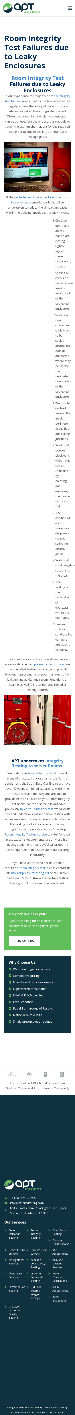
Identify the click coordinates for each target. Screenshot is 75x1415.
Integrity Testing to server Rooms (38, 763)
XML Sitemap (50, 1407)
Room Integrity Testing (43, 773)
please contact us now (49, 664)
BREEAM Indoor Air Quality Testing (15, 1312)
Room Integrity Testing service (26, 834)
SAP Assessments (60, 1251)
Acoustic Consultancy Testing (38, 1263)
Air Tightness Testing (17, 1261)
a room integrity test (31, 868)
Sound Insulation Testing (14, 1233)
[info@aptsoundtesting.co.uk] (7, 1203)
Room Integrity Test (37, 77)
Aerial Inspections (59, 1298)
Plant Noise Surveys (16, 1275)
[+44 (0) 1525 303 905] (7, 1197)
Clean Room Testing (59, 1232)
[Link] (21, 8)
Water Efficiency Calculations (59, 1277)
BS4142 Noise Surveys (39, 1251)
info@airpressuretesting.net (29, 873)
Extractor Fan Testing (17, 1288)
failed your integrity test (36, 809)
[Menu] (69, 8)
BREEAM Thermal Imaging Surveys (36, 1292)
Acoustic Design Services (57, 1263)
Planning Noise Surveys (60, 1242)
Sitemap (63, 1407)
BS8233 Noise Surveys (17, 1251)
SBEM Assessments (60, 1288)
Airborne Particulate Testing (37, 1277)
